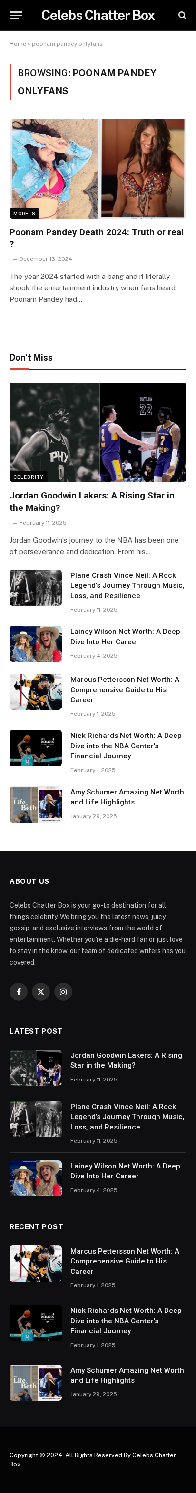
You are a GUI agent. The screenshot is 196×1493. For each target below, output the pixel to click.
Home (18, 43)
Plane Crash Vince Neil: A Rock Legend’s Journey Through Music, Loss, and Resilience (127, 585)
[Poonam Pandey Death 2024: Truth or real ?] (98, 168)
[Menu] (16, 15)
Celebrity (28, 476)
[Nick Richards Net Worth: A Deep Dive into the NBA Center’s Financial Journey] (36, 748)
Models (24, 213)
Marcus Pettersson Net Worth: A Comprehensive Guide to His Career (124, 689)
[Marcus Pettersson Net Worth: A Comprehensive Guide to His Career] (36, 692)
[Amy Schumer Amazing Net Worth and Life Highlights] (36, 804)
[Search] (181, 15)
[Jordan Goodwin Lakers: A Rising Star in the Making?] (98, 432)
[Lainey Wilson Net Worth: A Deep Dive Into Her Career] (36, 644)
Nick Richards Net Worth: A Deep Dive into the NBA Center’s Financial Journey (126, 745)
